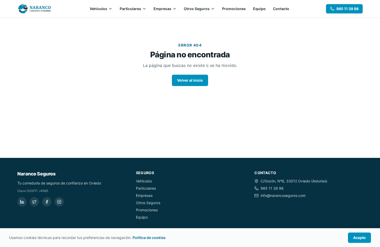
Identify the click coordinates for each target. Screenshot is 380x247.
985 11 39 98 (347, 8)
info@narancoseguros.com (283, 195)
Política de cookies (149, 237)
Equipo (259, 8)
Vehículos (98, 8)
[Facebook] (46, 201)
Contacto (281, 8)
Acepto (359, 237)
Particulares (130, 8)
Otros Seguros (197, 8)
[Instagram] (59, 201)
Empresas (162, 8)
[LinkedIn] (22, 201)
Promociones (234, 8)
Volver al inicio (190, 80)
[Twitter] (34, 201)
